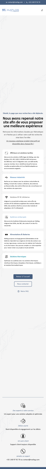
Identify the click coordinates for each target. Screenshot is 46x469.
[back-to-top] (43, 465)
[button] (42, 10)
